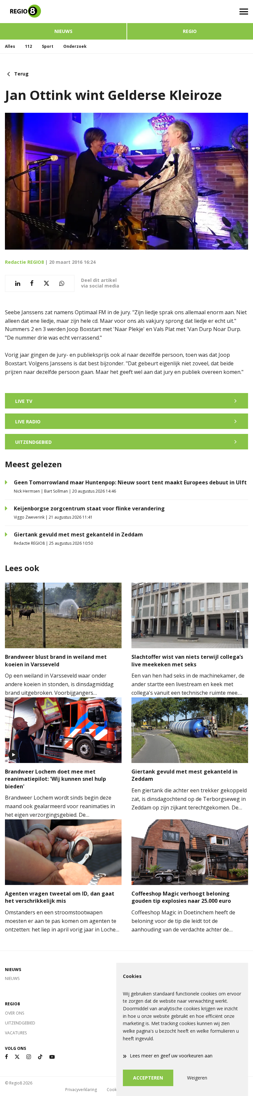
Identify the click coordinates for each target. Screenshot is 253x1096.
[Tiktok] (40, 1057)
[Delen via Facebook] (32, 283)
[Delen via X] (46, 283)
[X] (17, 1057)
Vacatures (16, 1033)
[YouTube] (52, 1057)
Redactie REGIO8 (24, 262)
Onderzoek (75, 46)
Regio (190, 31)
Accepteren (148, 1078)
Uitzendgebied (20, 1023)
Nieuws (63, 31)
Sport (47, 46)
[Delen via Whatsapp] (61, 283)
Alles (10, 46)
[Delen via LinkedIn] (17, 283)
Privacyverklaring (81, 1089)
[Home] (63, 11)
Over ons (14, 1013)
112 (28, 46)
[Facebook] (6, 1057)
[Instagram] (28, 1057)
